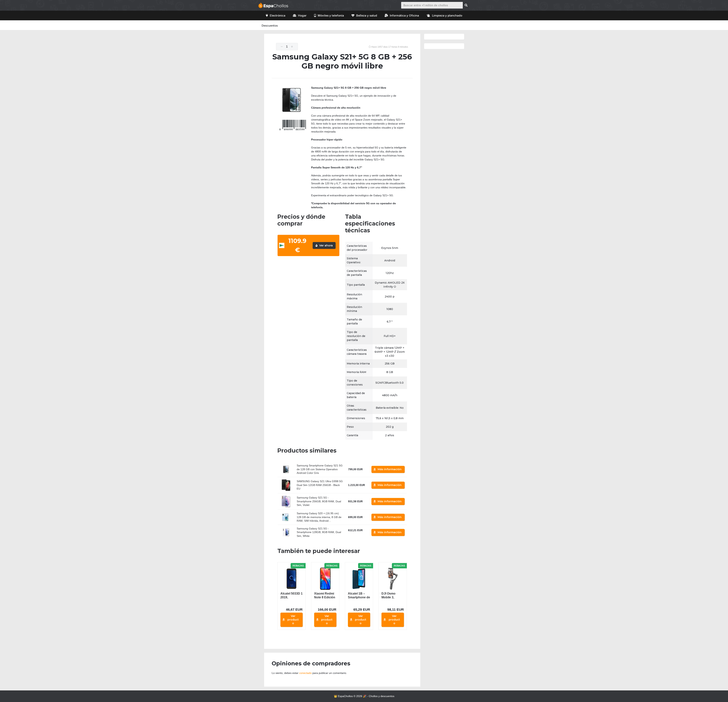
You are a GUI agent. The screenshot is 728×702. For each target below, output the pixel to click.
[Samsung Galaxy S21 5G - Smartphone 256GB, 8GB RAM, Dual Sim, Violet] (286, 501)
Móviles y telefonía (331, 15)
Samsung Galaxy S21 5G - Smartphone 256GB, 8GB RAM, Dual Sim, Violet (319, 501)
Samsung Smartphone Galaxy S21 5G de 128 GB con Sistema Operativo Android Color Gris (320, 469)
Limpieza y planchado (447, 15)
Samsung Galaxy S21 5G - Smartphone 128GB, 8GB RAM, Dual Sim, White (319, 532)
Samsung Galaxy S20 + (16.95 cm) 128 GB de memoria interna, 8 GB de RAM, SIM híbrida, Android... (319, 517)
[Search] (466, 5)
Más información (390, 469)
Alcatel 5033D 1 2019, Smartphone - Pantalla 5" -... (291, 595)
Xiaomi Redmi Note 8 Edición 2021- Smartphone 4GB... (324, 595)
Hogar (302, 15)
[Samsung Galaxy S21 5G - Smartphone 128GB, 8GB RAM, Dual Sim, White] (286, 532)
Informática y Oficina (404, 15)
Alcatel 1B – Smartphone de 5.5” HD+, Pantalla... (359, 595)
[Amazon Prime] (353, 534)
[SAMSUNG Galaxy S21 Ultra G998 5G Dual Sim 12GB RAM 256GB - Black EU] (286, 485)
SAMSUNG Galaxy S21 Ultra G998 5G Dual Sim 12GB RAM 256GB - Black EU (320, 485)
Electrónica (277, 15)
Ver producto (293, 619)
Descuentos (270, 25)
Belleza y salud (366, 15)
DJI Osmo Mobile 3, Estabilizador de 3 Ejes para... (390, 595)
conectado (305, 672)
